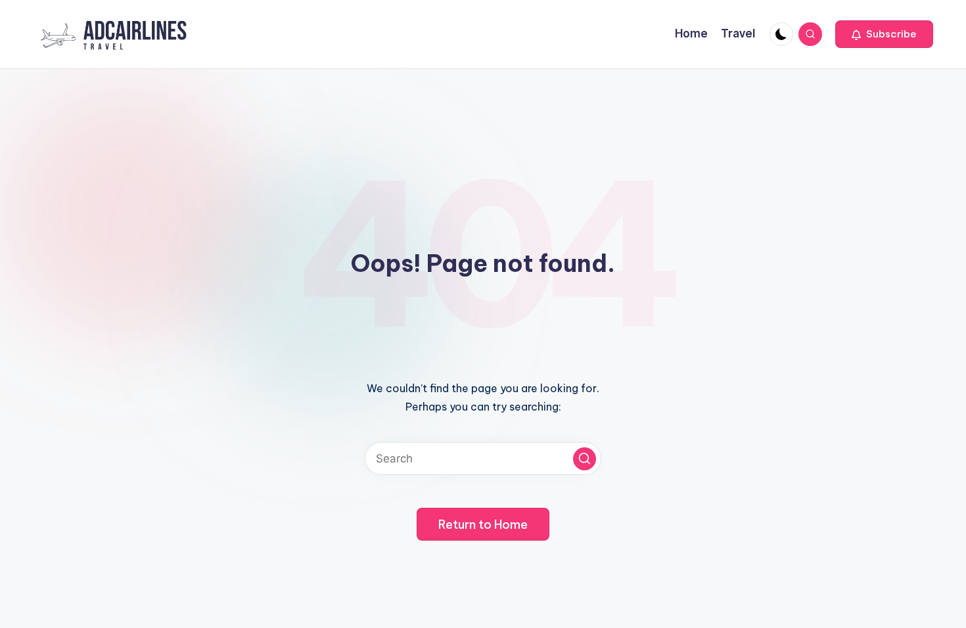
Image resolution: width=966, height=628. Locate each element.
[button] (884, 34)
